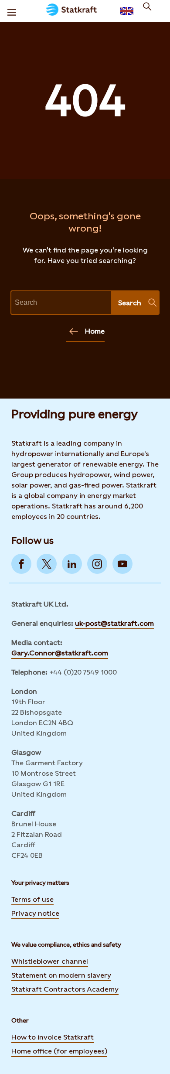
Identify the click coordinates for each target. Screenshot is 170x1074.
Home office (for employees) (59, 1051)
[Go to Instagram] (97, 564)
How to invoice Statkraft (52, 1037)
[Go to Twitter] (47, 564)
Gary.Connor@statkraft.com (59, 653)
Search (129, 303)
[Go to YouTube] (122, 564)
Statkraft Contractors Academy (65, 989)
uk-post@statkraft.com (114, 623)
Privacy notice (35, 913)
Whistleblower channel (49, 961)
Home (95, 331)
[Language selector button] (126, 11)
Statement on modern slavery (61, 975)
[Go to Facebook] (21, 564)
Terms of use (32, 899)
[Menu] (12, 11)
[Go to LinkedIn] (72, 564)
